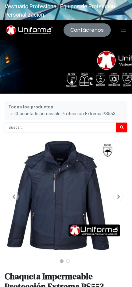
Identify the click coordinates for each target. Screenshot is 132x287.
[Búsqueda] (121, 127)
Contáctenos (87, 30)
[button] (14, 196)
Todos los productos (30, 107)
